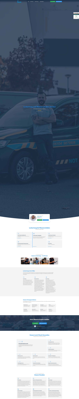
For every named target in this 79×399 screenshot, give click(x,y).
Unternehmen (42, 1)
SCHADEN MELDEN (59, 1)
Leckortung (31, 1)
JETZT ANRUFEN (53, 1)
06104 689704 (36, 323)
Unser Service (36, 1)
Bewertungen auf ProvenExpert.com (39, 111)
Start (28, 1)
